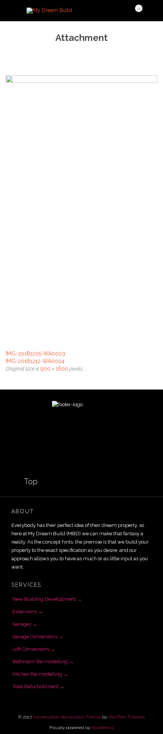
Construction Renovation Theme (67, 717)
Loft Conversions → (34, 649)
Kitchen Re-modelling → (40, 674)
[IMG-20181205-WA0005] (81, 209)
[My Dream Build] (77, 10)
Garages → (25, 624)
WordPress (102, 727)
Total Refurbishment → (38, 686)
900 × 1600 (54, 369)
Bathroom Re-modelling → (43, 661)
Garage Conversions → (38, 636)
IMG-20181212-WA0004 (35, 361)
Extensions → (28, 611)
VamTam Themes (126, 717)
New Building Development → (47, 599)
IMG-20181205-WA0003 (35, 354)
